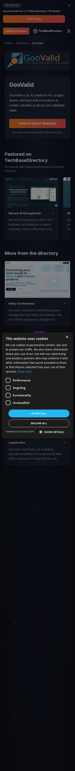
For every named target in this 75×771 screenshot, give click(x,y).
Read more (25, 371)
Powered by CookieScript (20, 431)
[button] (51, 432)
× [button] (66, 336)
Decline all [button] (39, 423)
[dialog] (37, 385)
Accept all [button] (38, 413)
